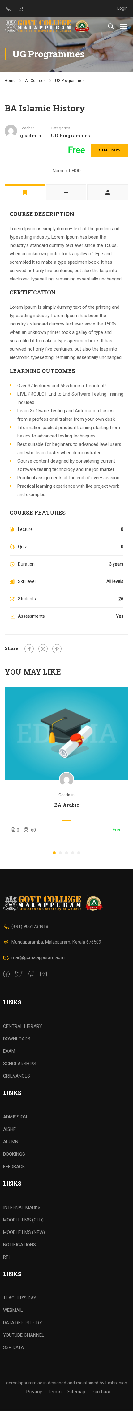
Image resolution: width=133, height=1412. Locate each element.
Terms (55, 1392)
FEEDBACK (14, 1166)
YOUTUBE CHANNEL (23, 1335)
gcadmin (66, 794)
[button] (54, 852)
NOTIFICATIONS (19, 1245)
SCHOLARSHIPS (19, 1063)
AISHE (9, 1129)
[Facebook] (29, 648)
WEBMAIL (13, 1310)
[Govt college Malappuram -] (49, 26)
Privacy (34, 1392)
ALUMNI (11, 1142)
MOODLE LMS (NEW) (24, 1232)
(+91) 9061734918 (29, 926)
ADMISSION (15, 1117)
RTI (6, 1257)
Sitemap (76, 1392)
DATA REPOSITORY (22, 1322)
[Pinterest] (57, 648)
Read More (67, 733)
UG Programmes (69, 80)
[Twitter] (43, 648)
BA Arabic (66, 804)
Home (10, 80)
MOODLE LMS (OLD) (23, 1220)
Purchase (101, 1392)
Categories (60, 128)
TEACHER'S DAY (19, 1298)
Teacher (27, 128)
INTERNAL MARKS (22, 1207)
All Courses (35, 80)
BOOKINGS (14, 1154)
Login (122, 8)
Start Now (110, 150)
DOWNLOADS (16, 1039)
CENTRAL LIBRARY (22, 1026)
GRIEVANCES (16, 1076)
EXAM (9, 1051)
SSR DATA (13, 1347)
